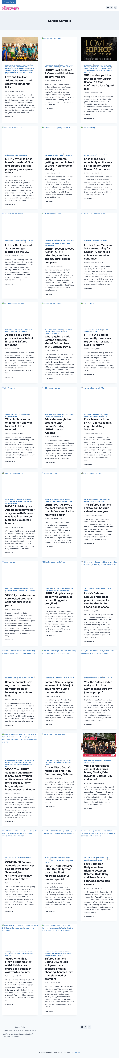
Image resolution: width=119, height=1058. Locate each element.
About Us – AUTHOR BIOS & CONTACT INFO (20, 1031)
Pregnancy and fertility (26, 590)
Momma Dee (23, 68)
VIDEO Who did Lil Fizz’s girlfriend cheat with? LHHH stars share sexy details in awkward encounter (19, 965)
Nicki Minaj (70, 677)
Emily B (59, 240)
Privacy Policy (9, 2)
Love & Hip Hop (54, 67)
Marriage (67, 154)
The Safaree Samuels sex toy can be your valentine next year (97, 508)
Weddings (69, 155)
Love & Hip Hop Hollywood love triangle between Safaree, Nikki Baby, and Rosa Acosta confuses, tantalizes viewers (97, 874)
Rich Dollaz (12, 764)
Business (87, 499)
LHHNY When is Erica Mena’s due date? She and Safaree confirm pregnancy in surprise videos (19, 165)
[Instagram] (115, 7)
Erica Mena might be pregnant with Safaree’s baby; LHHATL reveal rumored (58, 426)
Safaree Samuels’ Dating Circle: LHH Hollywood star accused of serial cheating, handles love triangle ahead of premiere (59, 968)
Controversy (64, 65)
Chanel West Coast (51, 761)
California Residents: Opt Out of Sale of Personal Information (18, 1035)
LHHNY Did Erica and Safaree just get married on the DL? (18, 248)
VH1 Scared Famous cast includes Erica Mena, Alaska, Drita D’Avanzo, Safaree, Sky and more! (98, 772)
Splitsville (55, 333)
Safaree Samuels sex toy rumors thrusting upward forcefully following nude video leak (18, 688)
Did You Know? (49, 677)
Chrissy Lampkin (50, 240)
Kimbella (53, 242)
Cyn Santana (88, 65)
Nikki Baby (107, 761)
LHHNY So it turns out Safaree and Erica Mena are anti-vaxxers (59, 73)
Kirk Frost (26, 65)
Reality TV (96, 68)
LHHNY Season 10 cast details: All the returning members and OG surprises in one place (59, 255)
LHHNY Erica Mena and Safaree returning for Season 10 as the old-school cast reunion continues (98, 252)
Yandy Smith (88, 72)
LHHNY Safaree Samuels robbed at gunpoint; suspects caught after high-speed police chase (96, 600)
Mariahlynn (88, 68)
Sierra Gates (9, 72)
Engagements (10, 240)
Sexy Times (94, 331)
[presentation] (20, 49)
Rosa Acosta (67, 953)
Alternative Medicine (52, 65)
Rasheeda (31, 68)
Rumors (106, 154)
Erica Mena (9, 65)
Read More (10, 117)
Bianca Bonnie (10, 761)
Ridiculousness (59, 762)
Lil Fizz (47, 857)
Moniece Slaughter (24, 501)
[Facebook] (108, 7)
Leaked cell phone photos (100, 499)
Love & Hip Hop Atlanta (20, 67)
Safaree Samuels (12, 70)
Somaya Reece (107, 70)
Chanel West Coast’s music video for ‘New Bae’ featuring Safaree (59, 771)
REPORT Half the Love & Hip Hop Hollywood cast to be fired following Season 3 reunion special (58, 872)
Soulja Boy (54, 860)
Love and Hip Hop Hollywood (20, 499)
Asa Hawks (10, 91)
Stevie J (105, 416)
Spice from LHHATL (21, 72)
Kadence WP (75, 1052)
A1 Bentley (9, 588)
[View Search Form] (21, 7)
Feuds (7, 499)
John (47, 80)
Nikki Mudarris (102, 859)
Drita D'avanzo (89, 761)
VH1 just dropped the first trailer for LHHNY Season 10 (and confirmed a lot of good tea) (99, 82)
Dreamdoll (19, 761)
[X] (111, 7)
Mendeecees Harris (11, 68)
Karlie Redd (18, 65)
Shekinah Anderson (25, 70)
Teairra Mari (63, 860)
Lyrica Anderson (11, 501)
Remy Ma (104, 68)
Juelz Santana (95, 67)
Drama (96, 65)
